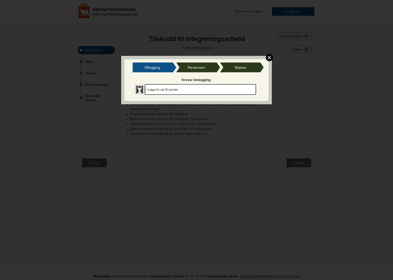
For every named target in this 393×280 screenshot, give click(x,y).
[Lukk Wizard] (269, 57)
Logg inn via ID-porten (163, 89)
